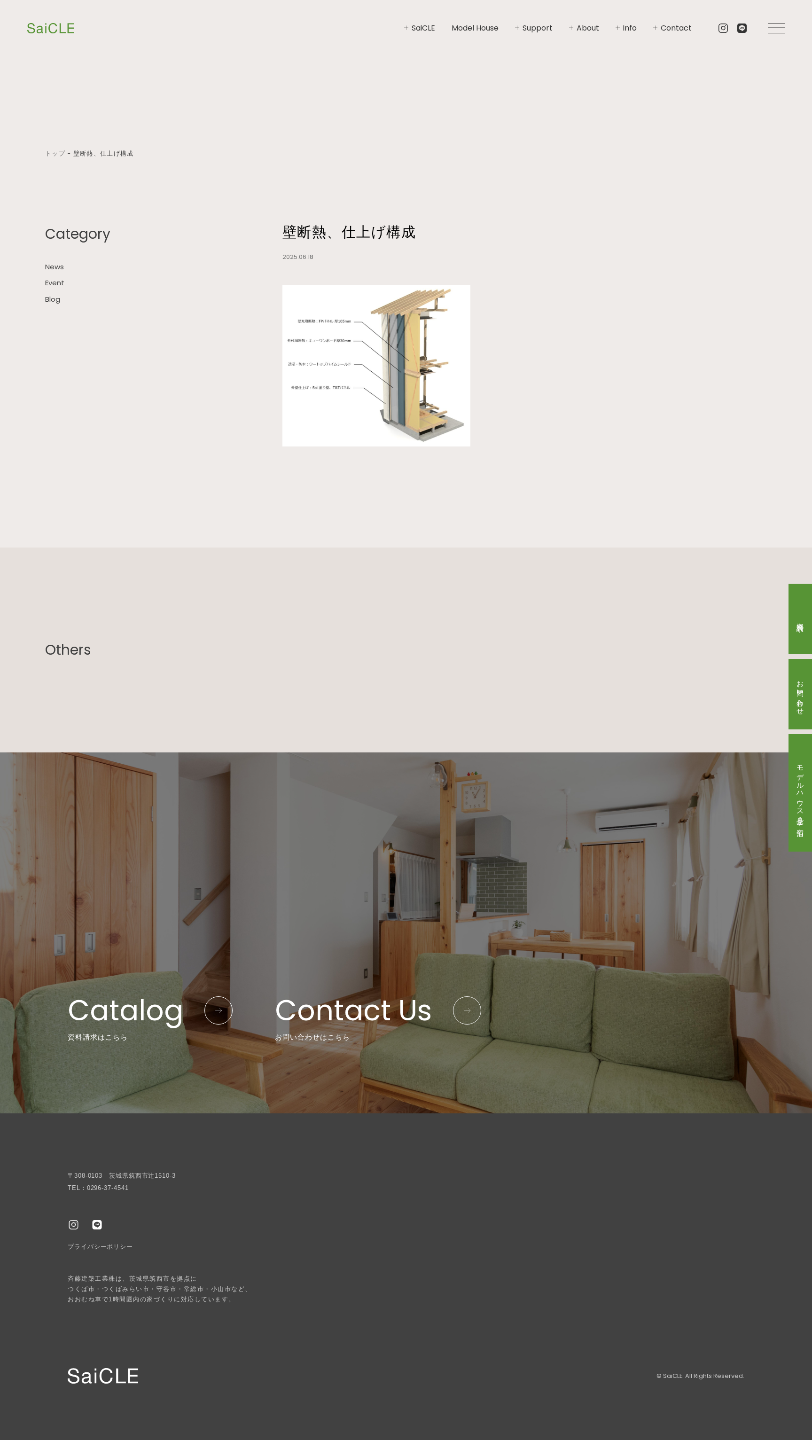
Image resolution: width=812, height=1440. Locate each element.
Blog (52, 299)
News (54, 267)
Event (54, 283)
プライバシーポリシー (100, 1246)
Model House (475, 28)
